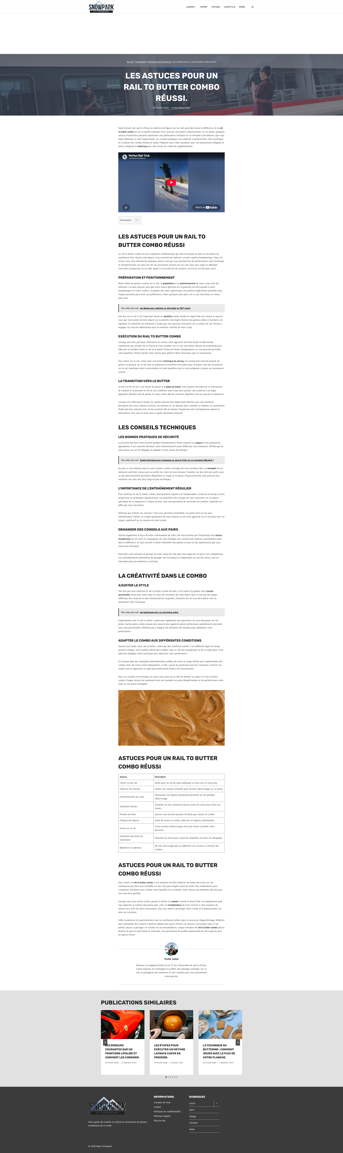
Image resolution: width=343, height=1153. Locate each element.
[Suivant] (238, 1042)
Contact (157, 1106)
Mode (242, 7)
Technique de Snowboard (172, 67)
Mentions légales (162, 1116)
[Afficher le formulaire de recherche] (252, 7)
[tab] (166, 1077)
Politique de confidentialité (167, 1111)
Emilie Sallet (163, 107)
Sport (204, 7)
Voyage (215, 7)
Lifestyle (229, 7)
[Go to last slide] (105, 1042)
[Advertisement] (171, 34)
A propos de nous (162, 1102)
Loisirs (192, 1103)
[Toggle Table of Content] (136, 220)
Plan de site (159, 1120)
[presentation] (122, 1024)
